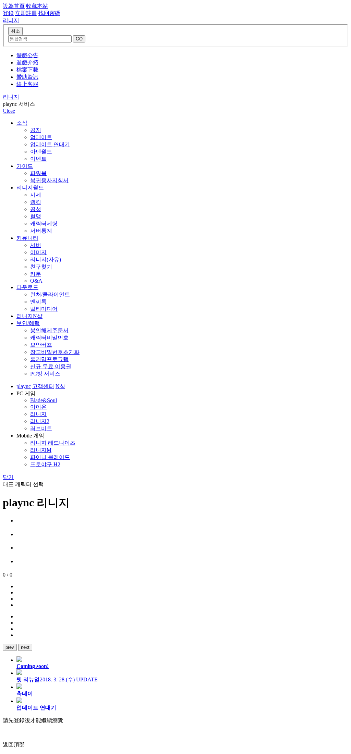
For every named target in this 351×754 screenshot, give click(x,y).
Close (9, 111)
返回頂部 (14, 744)
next (25, 647)
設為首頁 (14, 6)
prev (9, 647)
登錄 (8, 13)
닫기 (8, 477)
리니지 (11, 97)
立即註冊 (26, 13)
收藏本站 (37, 6)
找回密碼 (49, 13)
